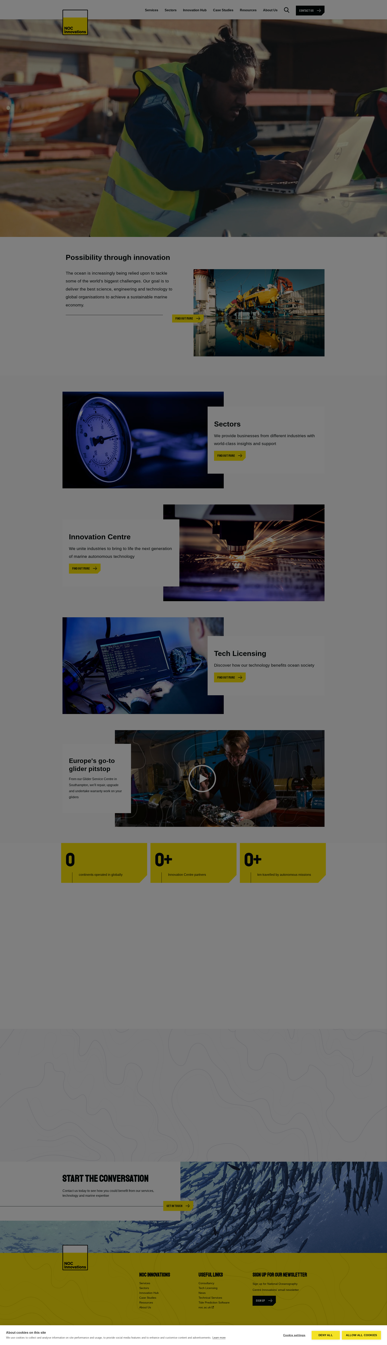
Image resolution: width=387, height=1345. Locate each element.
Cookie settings (294, 1335)
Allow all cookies (361, 1335)
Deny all (325, 1335)
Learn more (219, 1337)
